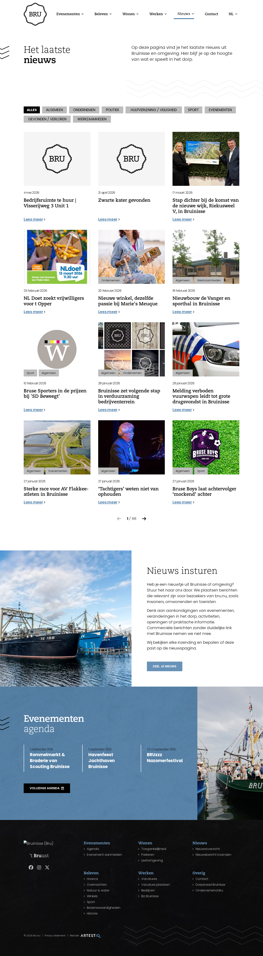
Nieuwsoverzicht (208, 849)
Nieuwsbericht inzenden (213, 854)
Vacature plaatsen (155, 884)
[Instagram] (39, 867)
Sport (91, 902)
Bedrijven (148, 890)
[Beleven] (110, 14)
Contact (211, 14)
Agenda (93, 849)
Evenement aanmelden (104, 854)
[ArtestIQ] (91, 935)
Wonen (128, 14)
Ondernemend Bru (209, 890)
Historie (92, 913)
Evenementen (68, 14)
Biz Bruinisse (150, 896)
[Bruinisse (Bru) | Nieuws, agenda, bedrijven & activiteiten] (35, 14)
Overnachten (97, 884)
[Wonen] (137, 14)
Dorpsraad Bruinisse (210, 884)
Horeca (92, 879)
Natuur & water (98, 890)
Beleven (101, 14)
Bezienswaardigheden (103, 907)
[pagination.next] (144, 518)
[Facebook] (31, 867)
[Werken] (165, 14)
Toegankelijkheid (153, 849)
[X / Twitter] (47, 867)
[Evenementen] (82, 14)
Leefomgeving (152, 860)
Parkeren (147, 854)
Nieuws (184, 14)
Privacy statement (55, 935)
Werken (156, 14)
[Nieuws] (193, 14)
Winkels (92, 896)
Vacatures (149, 879)
